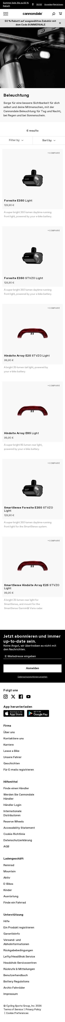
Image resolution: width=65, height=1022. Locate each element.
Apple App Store (13, 713)
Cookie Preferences (17, 1013)
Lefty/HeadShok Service (19, 956)
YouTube (28, 697)
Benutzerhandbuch (15, 975)
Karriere (8, 745)
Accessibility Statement (19, 828)
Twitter (13, 697)
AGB (6, 846)
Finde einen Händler (16, 788)
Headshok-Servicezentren (20, 963)
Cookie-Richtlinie (14, 834)
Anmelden (48, 4)
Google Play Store (38, 713)
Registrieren (58, 4)
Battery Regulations (16, 981)
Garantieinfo (11, 934)
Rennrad (8, 865)
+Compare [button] (54, 152)
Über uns (9, 732)
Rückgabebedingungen (18, 950)
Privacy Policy (33, 1009)
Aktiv (6, 878)
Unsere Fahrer (12, 757)
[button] (16, 140)
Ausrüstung (10, 896)
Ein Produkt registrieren (18, 927)
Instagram (5, 697)
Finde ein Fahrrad (14, 902)
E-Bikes (8, 884)
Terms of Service (13, 1009)
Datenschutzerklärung (17, 840)
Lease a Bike (11, 751)
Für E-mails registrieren (18, 770)
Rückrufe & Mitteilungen (19, 969)
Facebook (21, 697)
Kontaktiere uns (13, 738)
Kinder (7, 890)
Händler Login (12, 805)
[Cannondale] (32, 13)
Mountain (9, 871)
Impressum (10, 994)
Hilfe (6, 921)
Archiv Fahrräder (14, 988)
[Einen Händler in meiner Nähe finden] (33, 4)
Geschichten (11, 763)
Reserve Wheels (13, 821)
